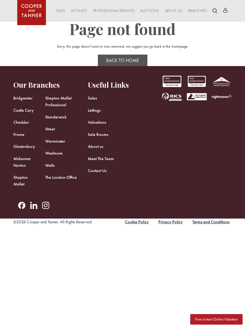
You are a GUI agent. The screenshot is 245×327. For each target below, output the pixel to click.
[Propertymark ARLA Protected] (172, 81)
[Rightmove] (222, 96)
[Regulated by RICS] (172, 96)
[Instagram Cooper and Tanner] (45, 205)
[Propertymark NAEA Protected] (197, 81)
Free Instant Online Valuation (216, 319)
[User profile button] (225, 10)
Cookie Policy (137, 222)
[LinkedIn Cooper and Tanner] (33, 205)
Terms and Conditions (210, 222)
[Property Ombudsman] (197, 96)
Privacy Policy (170, 222)
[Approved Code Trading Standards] (222, 81)
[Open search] (214, 11)
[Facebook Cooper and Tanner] (21, 205)
